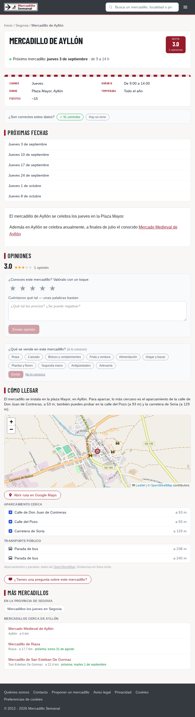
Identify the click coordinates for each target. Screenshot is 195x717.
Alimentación (128, 357)
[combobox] (142, 7)
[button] (11, 422)
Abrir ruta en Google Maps (35, 495)
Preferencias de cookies (23, 699)
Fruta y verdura (100, 357)
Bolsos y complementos (64, 357)
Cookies (142, 692)
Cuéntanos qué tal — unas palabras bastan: (43, 298)
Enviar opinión (23, 329)
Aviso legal (102, 692)
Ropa (15, 357)
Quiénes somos (16, 692)
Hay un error (97, 117)
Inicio (8, 25)
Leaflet (140, 485)
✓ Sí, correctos (70, 117)
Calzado (34, 357)
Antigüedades (81, 365)
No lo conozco (35, 374)
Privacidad (123, 692)
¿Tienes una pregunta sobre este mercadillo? (50, 579)
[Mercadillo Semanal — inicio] (21, 7)
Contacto (40, 692)
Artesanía (105, 365)
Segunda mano (52, 365)
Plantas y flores (22, 365)
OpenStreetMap (161, 485)
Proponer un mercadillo (70, 692)
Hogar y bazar (155, 357)
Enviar (15, 374)
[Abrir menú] (185, 7)
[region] (97, 451)
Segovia (21, 25)
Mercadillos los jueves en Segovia (34, 609)
